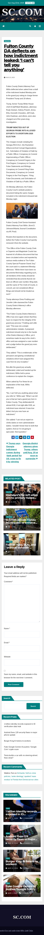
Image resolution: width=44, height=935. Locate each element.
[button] (30, 26)
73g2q (31, 930)
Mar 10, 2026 (13, 843)
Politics (7, 41)
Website (7, 657)
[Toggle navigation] (39, 26)
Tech (7, 808)
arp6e (14, 930)
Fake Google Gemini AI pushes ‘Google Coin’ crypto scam (21, 889)
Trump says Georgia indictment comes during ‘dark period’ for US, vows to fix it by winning (14, 452)
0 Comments (27, 818)
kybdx (18, 930)
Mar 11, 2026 (13, 818)
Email (7, 643)
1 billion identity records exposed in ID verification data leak (21, 814)
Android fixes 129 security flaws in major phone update (20, 839)
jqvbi (10, 930)
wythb (2, 930)
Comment (8, 582)
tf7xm (6, 930)
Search (6, 698)
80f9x (22, 930)
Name (7, 628)
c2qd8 (26, 930)
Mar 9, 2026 (12, 893)
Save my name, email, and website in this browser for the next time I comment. (20, 676)
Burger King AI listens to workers (17, 741)
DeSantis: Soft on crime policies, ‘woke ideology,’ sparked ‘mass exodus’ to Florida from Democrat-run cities (21, 776)
